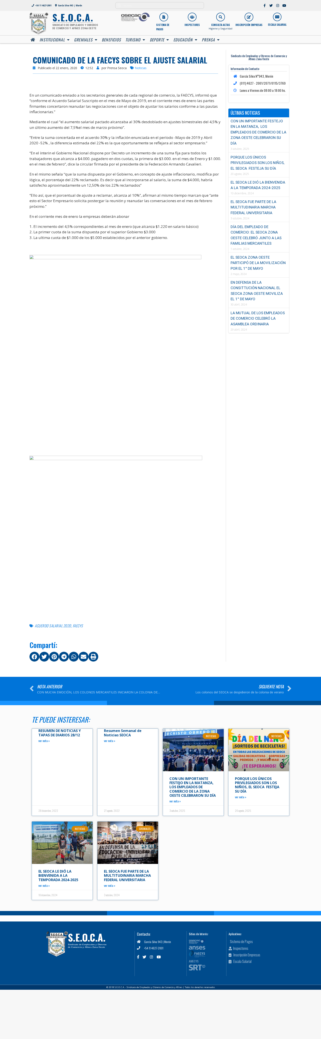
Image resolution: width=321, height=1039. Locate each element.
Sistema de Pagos (162, 27)
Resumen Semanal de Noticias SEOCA (123, 732)
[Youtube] (284, 5)
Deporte (157, 40)
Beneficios (111, 40)
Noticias (141, 68)
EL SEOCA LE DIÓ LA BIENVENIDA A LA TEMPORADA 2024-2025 (58, 875)
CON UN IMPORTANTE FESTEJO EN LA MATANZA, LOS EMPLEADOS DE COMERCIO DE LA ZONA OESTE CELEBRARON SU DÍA (258, 132)
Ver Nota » (44, 740)
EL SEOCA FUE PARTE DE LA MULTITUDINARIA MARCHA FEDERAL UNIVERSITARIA (253, 207)
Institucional (52, 40)
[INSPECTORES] (192, 17)
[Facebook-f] (264, 5)
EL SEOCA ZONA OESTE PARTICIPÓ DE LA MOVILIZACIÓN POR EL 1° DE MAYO (258, 263)
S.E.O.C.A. (86, 937)
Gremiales (83, 40)
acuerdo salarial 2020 (53, 625)
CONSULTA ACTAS (220, 25)
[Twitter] (271, 5)
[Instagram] (277, 5)
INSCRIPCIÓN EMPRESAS (248, 25)
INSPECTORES (192, 25)
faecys (78, 625)
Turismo (132, 40)
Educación (183, 40)
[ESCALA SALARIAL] (277, 17)
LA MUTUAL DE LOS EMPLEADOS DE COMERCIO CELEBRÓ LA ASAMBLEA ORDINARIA (258, 318)
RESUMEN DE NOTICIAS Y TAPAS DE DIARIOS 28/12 (59, 732)
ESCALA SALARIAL (277, 24)
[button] (34, 657)
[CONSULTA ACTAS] (220, 17)
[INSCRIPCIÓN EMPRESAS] (249, 17)
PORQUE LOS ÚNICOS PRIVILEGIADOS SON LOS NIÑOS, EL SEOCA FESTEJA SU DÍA (257, 163)
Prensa (208, 40)
